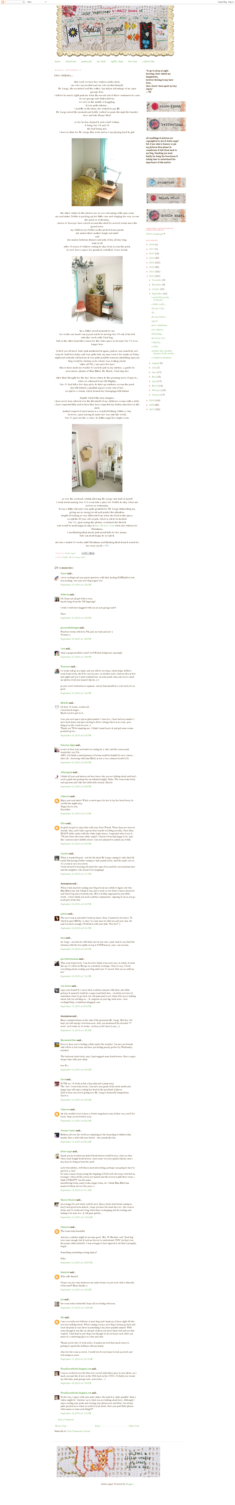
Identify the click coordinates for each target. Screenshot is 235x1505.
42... (153, 313)
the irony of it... (158, 338)
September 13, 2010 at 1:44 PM (76, 693)
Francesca (66, 667)
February (156, 390)
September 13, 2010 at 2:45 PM (76, 736)
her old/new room (104, 526)
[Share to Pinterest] (93, 553)
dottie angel (66, 1152)
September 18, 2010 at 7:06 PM (76, 1383)
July (154, 368)
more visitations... (160, 325)
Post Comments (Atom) (78, 1431)
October (156, 289)
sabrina (64, 914)
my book (101, 61)
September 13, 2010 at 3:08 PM (76, 787)
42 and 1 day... (158, 309)
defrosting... (157, 334)
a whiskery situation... (162, 358)
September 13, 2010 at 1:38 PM (76, 657)
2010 (152, 276)
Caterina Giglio (68, 745)
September (157, 294)
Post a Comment (66, 1420)
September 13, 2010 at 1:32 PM (76, 639)
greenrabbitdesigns (70, 628)
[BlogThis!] (85, 553)
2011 (152, 272)
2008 (152, 405)
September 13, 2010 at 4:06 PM (76, 844)
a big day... (156, 342)
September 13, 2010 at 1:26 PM (76, 618)
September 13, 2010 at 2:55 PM (76, 763)
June (154, 372)
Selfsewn (65, 595)
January (156, 395)
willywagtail (66, 772)
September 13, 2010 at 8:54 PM (76, 1006)
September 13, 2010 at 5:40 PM (76, 904)
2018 (152, 245)
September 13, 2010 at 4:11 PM (76, 874)
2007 (152, 410)
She (62, 1318)
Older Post (134, 1426)
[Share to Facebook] (90, 553)
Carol (63, 1080)
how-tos (132, 61)
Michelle (65, 703)
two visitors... (157, 330)
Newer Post (60, 1426)
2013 (152, 263)
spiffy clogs (117, 61)
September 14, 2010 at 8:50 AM (76, 1142)
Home (97, 1426)
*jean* (64, 574)
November (157, 285)
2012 (152, 267)
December (157, 280)
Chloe (63, 823)
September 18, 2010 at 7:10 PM (76, 1413)
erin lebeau (66, 986)
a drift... (155, 347)
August (156, 363)
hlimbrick (65, 1272)
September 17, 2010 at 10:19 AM (76, 1359)
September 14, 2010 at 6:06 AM (76, 1100)
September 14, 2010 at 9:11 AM (76, 1190)
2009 (152, 401)
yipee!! (154, 321)
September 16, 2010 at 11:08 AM (76, 1308)
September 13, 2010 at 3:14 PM (76, 814)
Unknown (65, 796)
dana (63, 938)
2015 (152, 254)
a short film (148, 61)
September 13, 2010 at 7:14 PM (76, 976)
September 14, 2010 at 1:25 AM (76, 1030)
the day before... (159, 317)
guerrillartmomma (70, 959)
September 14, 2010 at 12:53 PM (76, 1263)
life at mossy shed (77, 557)
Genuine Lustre (68, 1131)
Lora (63, 649)
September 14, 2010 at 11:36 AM (76, 1217)
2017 (152, 249)
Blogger (129, 1484)
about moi (71, 61)
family (65, 557)
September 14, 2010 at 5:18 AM (76, 1070)
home (57, 61)
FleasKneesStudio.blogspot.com (76, 1369)
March (155, 386)
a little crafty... (158, 304)
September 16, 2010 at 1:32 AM (76, 1290)
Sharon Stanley (68, 1200)
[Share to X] (88, 553)
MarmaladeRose (68, 1040)
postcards (86, 61)
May (154, 377)
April (154, 381)
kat (62, 1300)
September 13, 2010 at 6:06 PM (76, 949)
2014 (152, 258)
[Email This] (83, 553)
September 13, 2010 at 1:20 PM (76, 585)
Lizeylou (65, 854)
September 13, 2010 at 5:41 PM (76, 928)
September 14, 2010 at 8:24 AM (76, 1121)
